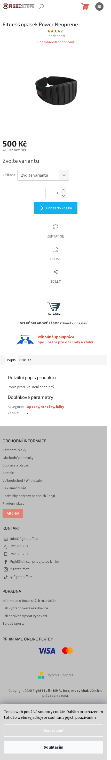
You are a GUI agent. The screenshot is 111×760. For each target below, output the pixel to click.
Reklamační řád (14, 488)
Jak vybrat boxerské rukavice (25, 608)
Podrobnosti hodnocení (55, 42)
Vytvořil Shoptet (60, 675)
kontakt (8, 473)
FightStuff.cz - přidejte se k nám (34, 561)
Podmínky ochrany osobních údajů (29, 496)
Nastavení (53, 731)
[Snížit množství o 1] (63, 196)
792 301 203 (19, 546)
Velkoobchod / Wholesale (22, 480)
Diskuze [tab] (25, 360)
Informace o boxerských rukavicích (29, 600)
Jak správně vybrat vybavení (25, 616)
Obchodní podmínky (18, 458)
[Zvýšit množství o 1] (63, 190)
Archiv (13, 513)
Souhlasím (54, 747)
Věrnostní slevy (14, 450)
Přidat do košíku (59, 208)
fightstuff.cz (19, 569)
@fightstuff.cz (21, 577)
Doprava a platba (16, 465)
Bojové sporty (14, 623)
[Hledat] (41, 6)
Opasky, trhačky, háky (45, 406)
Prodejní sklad (14, 503)
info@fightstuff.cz (24, 538)
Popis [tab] (11, 360)
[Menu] (99, 6)
